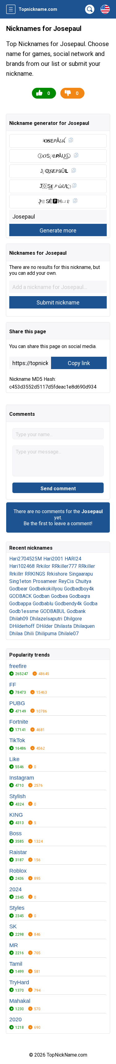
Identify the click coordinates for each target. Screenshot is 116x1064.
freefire (18, 666)
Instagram (21, 778)
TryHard (19, 982)
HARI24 (73, 559)
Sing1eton (20, 581)
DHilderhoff (22, 626)
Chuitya (83, 581)
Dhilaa (16, 633)
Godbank (76, 611)
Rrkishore (57, 574)
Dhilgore (73, 619)
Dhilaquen (84, 626)
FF (12, 685)
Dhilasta (63, 626)
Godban (41, 596)
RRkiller (86, 566)
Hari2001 (53, 559)
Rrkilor (43, 566)
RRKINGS (35, 574)
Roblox (18, 871)
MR (13, 945)
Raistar (18, 852)
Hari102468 (22, 566)
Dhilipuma (46, 633)
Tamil (15, 964)
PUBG (17, 703)
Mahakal (19, 1001)
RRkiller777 (64, 566)
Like (14, 759)
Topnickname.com (38, 9)
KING (16, 815)
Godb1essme (24, 611)
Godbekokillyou (45, 589)
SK (13, 926)
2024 (15, 889)
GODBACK (20, 596)
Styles (16, 908)
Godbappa (20, 603)
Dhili (29, 633)
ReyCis (66, 581)
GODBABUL (52, 611)
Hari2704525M (25, 559)
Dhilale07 (68, 633)
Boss (15, 833)
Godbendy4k (68, 603)
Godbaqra (79, 596)
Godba (90, 603)
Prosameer (45, 581)
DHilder (44, 626)
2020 (15, 1019)
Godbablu (43, 603)
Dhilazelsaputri (46, 619)
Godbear (18, 589)
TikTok (17, 740)
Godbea (59, 596)
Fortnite (18, 722)
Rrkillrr (16, 574)
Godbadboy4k (79, 589)
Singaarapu (81, 574)
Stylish (17, 796)
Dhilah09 (18, 619)
